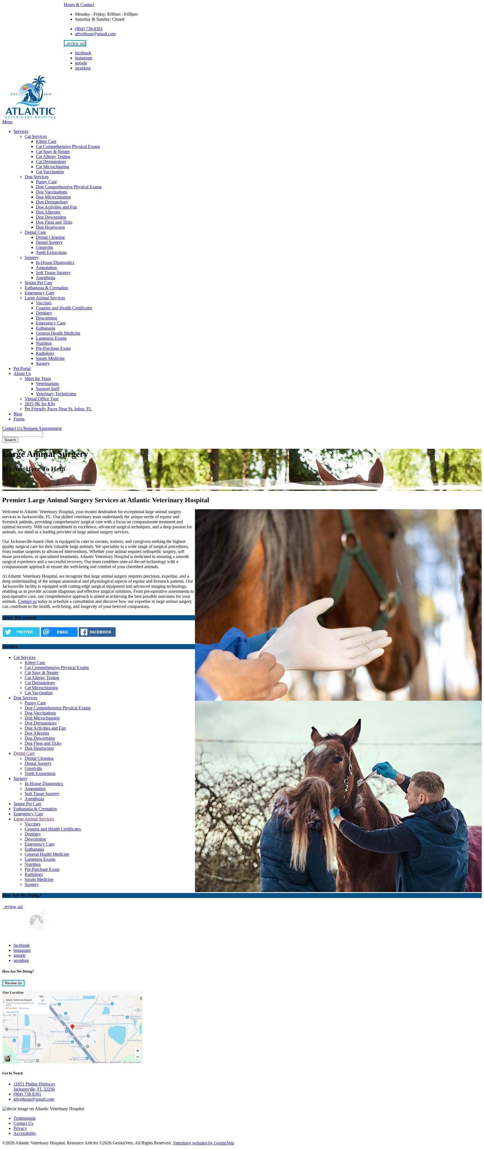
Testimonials (24, 1118)
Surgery (32, 257)
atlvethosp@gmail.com (95, 33)
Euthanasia (45, 328)
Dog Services (36, 176)
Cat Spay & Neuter (53, 151)
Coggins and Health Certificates (64, 308)
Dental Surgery (49, 242)
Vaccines (44, 302)
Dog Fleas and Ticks (54, 222)
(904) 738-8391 (89, 28)
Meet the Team (38, 378)
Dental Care (35, 232)
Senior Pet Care (38, 282)
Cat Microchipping (52, 166)
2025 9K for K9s (40, 403)
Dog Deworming (51, 217)
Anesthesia (45, 277)
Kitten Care (46, 141)
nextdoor (83, 68)
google (81, 63)
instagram (83, 57)
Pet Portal (22, 368)
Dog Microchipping (53, 197)
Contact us (27, 601)
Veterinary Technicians (56, 393)
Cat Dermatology (51, 161)
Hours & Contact (79, 4)
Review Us (13, 983)
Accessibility (24, 1133)
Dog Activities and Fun (56, 207)
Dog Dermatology (52, 202)
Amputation (46, 267)
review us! (75, 43)
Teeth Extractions (51, 252)
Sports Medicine (50, 358)
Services (20, 131)
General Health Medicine (58, 333)
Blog (17, 413)
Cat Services (36, 136)
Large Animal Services (45, 297)
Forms (19, 419)
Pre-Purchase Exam (53, 348)
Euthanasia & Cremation (46, 287)
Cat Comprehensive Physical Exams (68, 146)
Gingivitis (44, 247)
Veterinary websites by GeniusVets (203, 1142)
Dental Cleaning (50, 237)
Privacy (20, 1128)
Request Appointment (42, 428)
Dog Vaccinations (51, 191)
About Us (22, 373)
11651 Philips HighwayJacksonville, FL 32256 (34, 1086)
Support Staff (47, 388)
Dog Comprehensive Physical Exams (69, 186)
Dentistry (44, 313)
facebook (83, 52)
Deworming (46, 318)
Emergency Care (39, 292)
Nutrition (44, 343)
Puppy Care (46, 181)
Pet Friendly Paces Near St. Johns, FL (58, 408)
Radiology (45, 353)
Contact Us (12, 428)
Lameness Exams (51, 338)
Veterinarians (47, 383)
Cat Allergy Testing (53, 156)
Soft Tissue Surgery (53, 272)
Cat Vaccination (50, 171)
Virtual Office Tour (42, 398)
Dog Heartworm (50, 227)
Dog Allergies (48, 212)
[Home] (30, 116)
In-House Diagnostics (55, 262)
